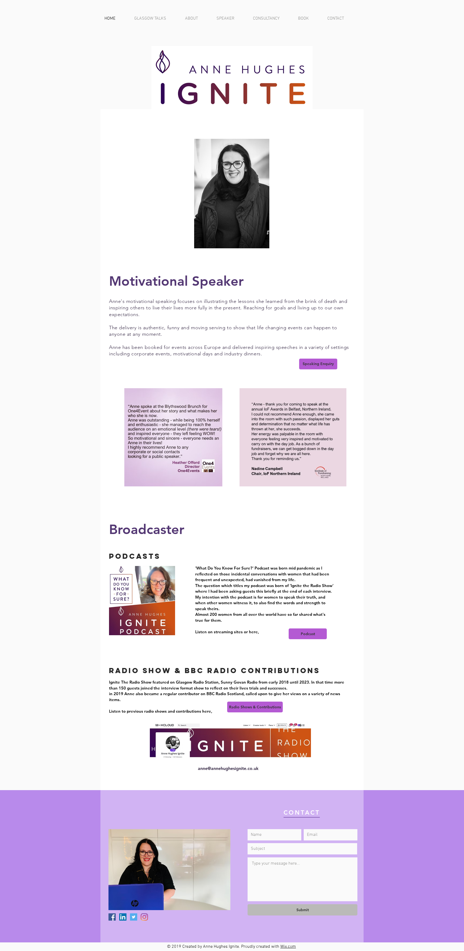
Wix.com (288, 946)
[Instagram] (144, 917)
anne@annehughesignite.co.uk (228, 768)
